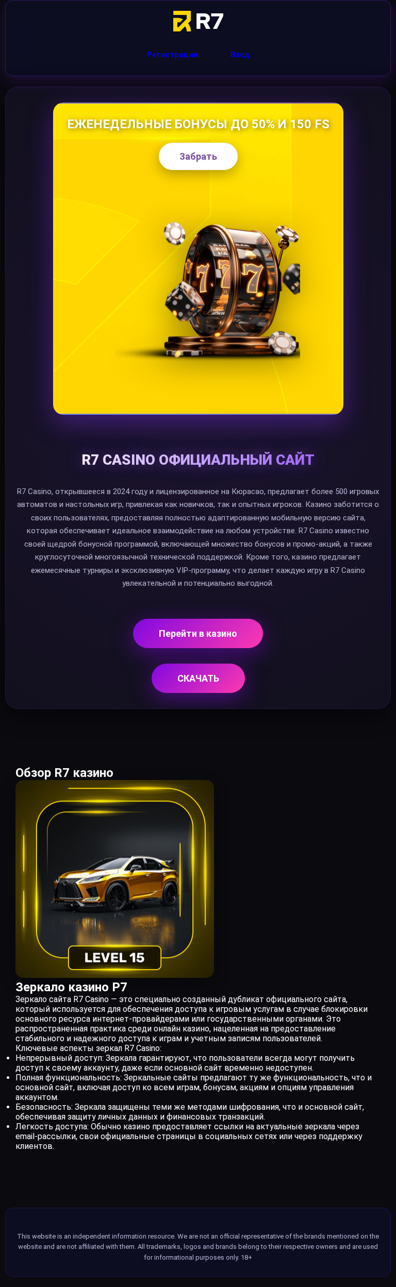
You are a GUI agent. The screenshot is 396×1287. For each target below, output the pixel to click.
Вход (240, 54)
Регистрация (172, 54)
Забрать (198, 156)
